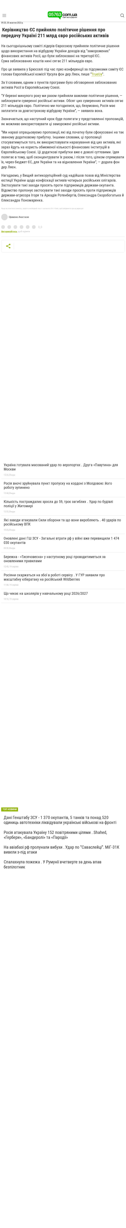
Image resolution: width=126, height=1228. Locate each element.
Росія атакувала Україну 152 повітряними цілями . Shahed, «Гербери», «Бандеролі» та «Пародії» (55, 835)
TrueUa (97, 74)
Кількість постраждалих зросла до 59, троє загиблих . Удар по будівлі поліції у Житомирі (58, 503)
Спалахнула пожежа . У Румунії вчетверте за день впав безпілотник (52, 864)
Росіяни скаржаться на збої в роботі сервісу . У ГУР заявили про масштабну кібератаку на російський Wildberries (54, 577)
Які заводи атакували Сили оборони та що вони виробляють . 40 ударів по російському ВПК (62, 522)
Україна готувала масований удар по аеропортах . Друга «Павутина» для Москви (61, 467)
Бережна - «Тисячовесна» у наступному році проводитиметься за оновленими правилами (55, 559)
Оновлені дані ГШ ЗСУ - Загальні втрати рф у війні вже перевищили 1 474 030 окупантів (61, 540)
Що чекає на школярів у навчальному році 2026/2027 (46, 593)
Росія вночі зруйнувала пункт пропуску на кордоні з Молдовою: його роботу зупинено (58, 485)
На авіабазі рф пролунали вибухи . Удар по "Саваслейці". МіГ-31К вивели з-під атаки (61, 850)
